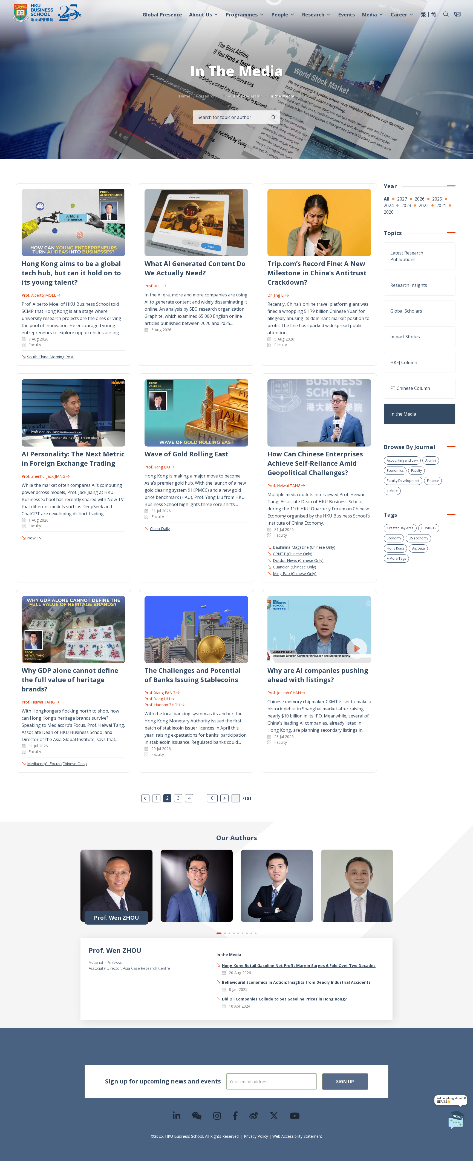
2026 (420, 199)
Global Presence (162, 14)
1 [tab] (219, 933)
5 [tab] (238, 933)
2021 (441, 205)
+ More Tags (396, 558)
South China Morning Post (50, 356)
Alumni (430, 460)
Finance (433, 480)
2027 (402, 199)
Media (369, 14)
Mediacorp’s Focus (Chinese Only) (57, 763)
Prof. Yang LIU (157, 467)
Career (399, 14)
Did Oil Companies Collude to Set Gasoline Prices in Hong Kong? (284, 999)
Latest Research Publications (406, 256)
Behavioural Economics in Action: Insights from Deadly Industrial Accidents (296, 982)
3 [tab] (229, 933)
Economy (394, 538)
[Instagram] (217, 1116)
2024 (389, 205)
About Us (200, 14)
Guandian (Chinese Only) (294, 567)
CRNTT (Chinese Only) (292, 553)
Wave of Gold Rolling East (186, 453)
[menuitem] (423, 15)
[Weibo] (254, 1116)
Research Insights (408, 285)
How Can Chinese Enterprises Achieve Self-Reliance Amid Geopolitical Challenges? (315, 463)
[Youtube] (295, 1116)
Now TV (34, 538)
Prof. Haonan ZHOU (162, 704)
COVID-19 (428, 528)
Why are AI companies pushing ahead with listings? (317, 675)
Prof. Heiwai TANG (284, 485)
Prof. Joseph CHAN (284, 692)
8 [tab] (251, 933)
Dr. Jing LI (275, 295)
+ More (392, 490)
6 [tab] (242, 933)
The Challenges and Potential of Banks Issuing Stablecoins (193, 675)
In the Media (403, 414)
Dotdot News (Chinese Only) (298, 560)
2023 (406, 205)
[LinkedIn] (177, 1116)
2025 (437, 199)
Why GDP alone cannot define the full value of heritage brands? (70, 679)
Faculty (416, 470)
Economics (395, 470)
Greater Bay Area (400, 528)
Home (185, 96)
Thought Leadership (243, 96)
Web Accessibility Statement (297, 1136)
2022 (424, 205)
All (387, 199)
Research (313, 14)
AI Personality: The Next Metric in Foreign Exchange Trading (73, 458)
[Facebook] (235, 1116)
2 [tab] (225, 933)
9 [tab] (255, 933)
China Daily (160, 528)
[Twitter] (274, 1116)
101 (212, 798)
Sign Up (345, 1082)
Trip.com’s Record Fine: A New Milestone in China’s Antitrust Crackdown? (317, 273)
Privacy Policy (256, 1136)
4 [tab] (234, 933)
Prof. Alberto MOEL (39, 295)
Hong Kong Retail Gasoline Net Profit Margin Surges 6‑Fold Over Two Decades (299, 965)
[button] (446, 14)
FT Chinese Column (410, 388)
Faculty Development (403, 480)
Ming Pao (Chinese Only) (294, 573)
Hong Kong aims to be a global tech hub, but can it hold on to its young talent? (71, 273)
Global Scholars (406, 311)
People (279, 14)
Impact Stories (405, 337)
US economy (418, 538)
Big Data (418, 548)
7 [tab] (247, 933)
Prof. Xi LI (153, 285)
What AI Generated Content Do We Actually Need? (195, 268)
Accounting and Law (402, 460)
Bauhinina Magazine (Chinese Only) (304, 547)
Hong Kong (395, 548)
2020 (389, 212)
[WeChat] (197, 1116)
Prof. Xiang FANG (160, 692)
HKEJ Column (403, 362)
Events (346, 14)
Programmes (242, 14)
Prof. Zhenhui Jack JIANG (43, 476)
